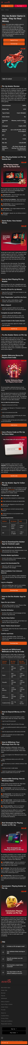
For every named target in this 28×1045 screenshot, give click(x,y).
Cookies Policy (5, 1015)
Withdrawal (4, 998)
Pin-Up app (11, 489)
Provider (3, 1009)
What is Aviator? (5, 1001)
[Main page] (7, 2)
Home (2, 9)
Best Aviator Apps (5, 987)
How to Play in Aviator (7, 1004)
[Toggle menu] (2, 2)
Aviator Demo (4, 1007)
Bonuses (3, 993)
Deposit (3, 995)
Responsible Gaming (6, 1023)
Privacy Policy (4, 1018)
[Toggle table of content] (25, 79)
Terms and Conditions (6, 1021)
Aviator (4, 24)
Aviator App (4, 990)
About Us (3, 1013)
